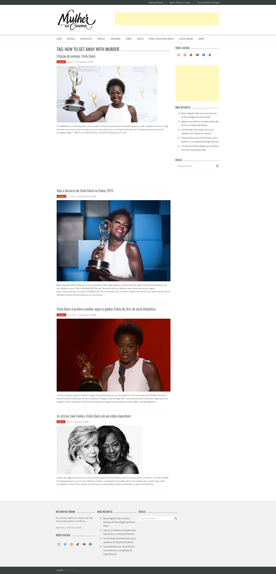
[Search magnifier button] (217, 166)
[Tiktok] (191, 55)
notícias (71, 38)
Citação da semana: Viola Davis (76, 56)
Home (59, 38)
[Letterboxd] (185, 55)
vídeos (140, 38)
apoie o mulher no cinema (161, 38)
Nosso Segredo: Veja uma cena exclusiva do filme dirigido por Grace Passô (119, 522)
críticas (101, 38)
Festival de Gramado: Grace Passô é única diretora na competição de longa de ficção (118, 550)
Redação (70, 62)
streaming (115, 38)
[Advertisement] (167, 18)
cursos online (186, 38)
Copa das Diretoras (156, 2)
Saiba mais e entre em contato (69, 527)
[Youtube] (197, 55)
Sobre (201, 38)
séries (129, 38)
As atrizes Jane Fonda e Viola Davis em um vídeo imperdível (94, 416)
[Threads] (210, 55)
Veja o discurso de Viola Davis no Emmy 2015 (85, 190)
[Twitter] (65, 544)
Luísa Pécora (72, 196)
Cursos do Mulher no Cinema (208, 2)
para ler (61, 61)
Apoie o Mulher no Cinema (180, 2)
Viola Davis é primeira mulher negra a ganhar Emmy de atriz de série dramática (106, 309)
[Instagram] (178, 55)
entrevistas (86, 38)
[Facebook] (204, 55)
